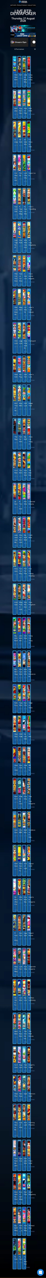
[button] (34, 42)
